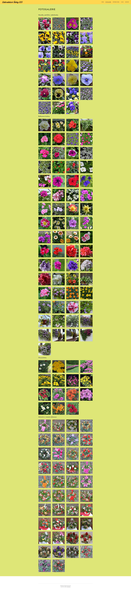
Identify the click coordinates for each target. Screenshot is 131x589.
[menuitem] (103, 2)
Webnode (68, 586)
